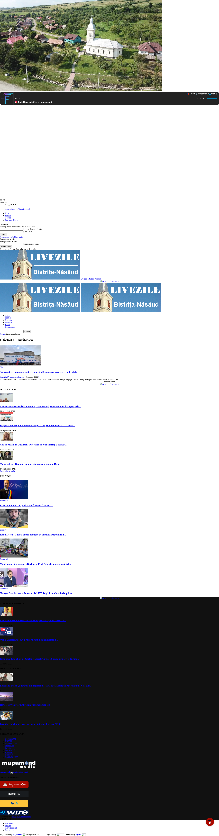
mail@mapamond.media (21, 817)
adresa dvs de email (31, 244)
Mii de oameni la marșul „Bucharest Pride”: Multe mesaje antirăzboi (35, 564)
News (7, 315)
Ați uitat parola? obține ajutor (11, 237)
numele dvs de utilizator (32, 229)
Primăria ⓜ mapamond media (12, 377)
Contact (8, 218)
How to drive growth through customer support (25, 704)
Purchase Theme (11, 220)
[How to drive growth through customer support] (6, 700)
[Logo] (40, 311)
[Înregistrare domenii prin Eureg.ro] (60, 834)
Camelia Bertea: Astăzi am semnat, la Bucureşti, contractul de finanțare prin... (40, 406)
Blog (7, 213)
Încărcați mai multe (7, 471)
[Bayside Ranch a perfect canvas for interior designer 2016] (6, 719)
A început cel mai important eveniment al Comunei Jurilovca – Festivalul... (39, 372)
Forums (8, 215)
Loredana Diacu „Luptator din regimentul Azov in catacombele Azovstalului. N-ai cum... (46, 685)
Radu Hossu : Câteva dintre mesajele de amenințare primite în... (33, 534)
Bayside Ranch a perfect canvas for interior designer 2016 (30, 724)
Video (7, 325)
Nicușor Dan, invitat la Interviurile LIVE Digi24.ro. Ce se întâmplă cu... (37, 593)
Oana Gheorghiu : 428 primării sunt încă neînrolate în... (29, 639)
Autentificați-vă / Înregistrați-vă (17, 209)
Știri (1, 367)
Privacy (8, 825)
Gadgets (8, 320)
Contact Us (9, 830)
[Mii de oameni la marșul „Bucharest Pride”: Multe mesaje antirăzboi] (14, 557)
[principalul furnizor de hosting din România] (42, 834)
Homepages (10, 327)
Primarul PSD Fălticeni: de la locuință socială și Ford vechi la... (33, 620)
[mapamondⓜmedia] (109, 281)
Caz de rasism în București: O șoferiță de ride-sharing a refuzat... (33, 444)
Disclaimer (9, 823)
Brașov (3, 530)
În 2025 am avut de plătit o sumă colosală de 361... (26, 505)
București (4, 500)
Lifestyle (8, 322)
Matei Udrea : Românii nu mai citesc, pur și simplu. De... (29, 464)
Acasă (2, 334)
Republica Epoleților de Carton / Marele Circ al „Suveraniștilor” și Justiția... (39, 659)
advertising (14, 772)
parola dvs (27, 232)
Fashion (8, 318)
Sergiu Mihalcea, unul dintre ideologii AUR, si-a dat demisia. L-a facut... (37, 425)
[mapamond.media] (14, 806)
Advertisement (11, 828)
